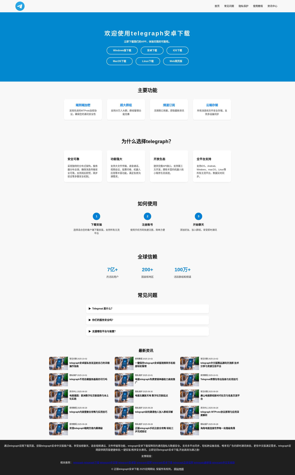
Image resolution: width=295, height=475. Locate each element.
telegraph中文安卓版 (223, 462)
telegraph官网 (144, 462)
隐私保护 (243, 6)
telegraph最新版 (203, 462)
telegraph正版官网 (183, 462)
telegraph (78, 462)
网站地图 (179, 469)
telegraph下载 (91, 462)
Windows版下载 (122, 50)
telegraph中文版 (109, 462)
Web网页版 (176, 61)
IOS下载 (177, 50)
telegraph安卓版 (127, 462)
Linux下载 (148, 61)
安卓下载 (152, 50)
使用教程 (258, 6)
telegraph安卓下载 (162, 462)
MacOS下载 (119, 61)
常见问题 (229, 6)
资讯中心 (272, 6)
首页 (217, 6)
